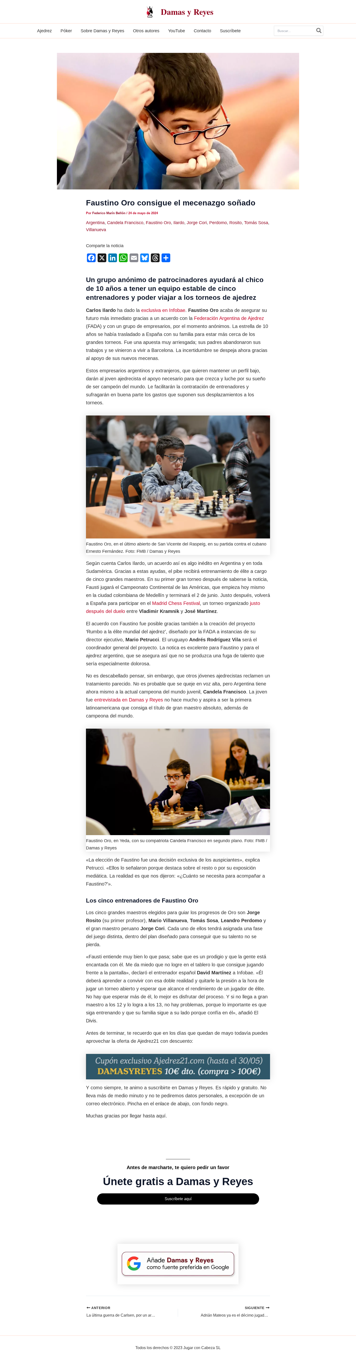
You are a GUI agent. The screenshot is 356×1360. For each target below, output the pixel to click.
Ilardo (178, 222)
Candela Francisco (125, 222)
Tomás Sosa (256, 222)
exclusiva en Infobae (163, 310)
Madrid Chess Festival (176, 603)
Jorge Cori (197, 222)
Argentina (95, 222)
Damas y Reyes (187, 12)
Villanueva (96, 229)
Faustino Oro (158, 222)
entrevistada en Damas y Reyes (128, 699)
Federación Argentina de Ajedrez (229, 318)
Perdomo (218, 222)
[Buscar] (319, 31)
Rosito (235, 222)
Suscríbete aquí (178, 1199)
